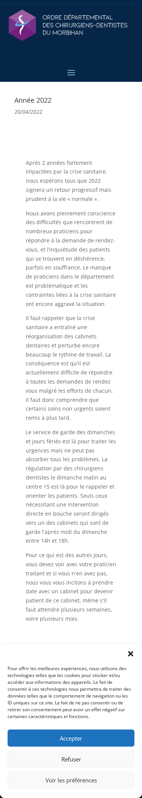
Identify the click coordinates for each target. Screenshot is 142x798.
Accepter (71, 738)
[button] (130, 654)
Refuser (71, 759)
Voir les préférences (71, 780)
